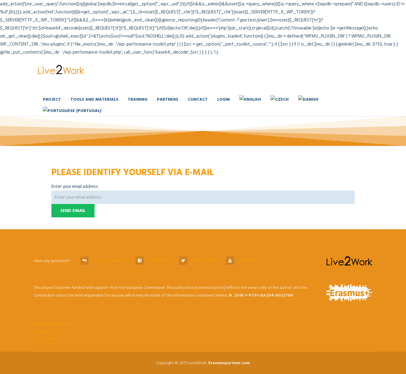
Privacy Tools (45, 338)
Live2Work (246, 260)
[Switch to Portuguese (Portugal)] (72, 110)
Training (137, 99)
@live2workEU (204, 260)
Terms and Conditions (53, 323)
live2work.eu (158, 260)
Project (52, 99)
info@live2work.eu (108, 260)
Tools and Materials (94, 99)
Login (223, 99)
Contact (198, 99)
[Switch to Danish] (308, 99)
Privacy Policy (46, 331)
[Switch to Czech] (279, 99)
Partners (167, 99)
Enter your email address (74, 186)
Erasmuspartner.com (229, 362)
